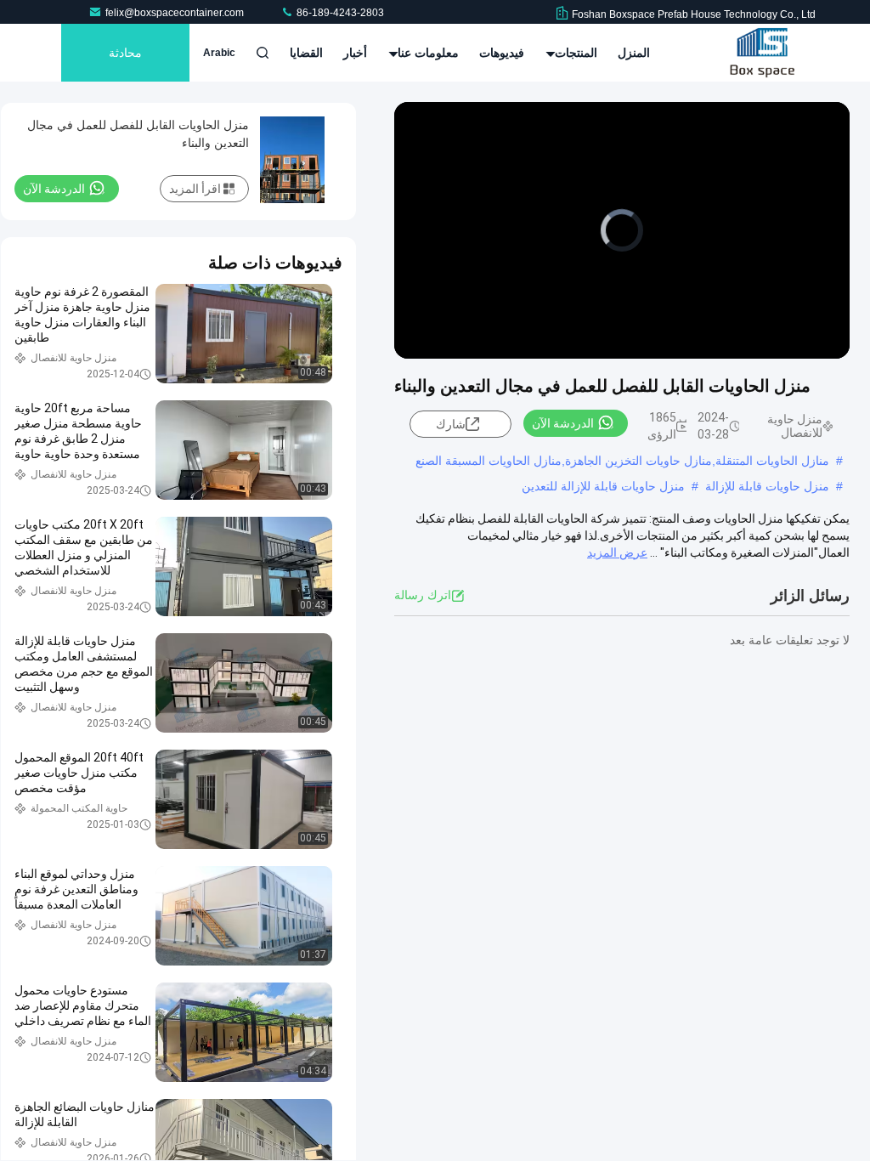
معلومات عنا (426, 52)
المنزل (634, 52)
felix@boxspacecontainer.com (175, 13)
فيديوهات (501, 52)
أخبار (355, 52)
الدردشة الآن (563, 423)
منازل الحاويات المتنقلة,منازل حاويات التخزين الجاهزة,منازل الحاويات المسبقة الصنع (622, 460)
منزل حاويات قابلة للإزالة (767, 486)
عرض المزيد (617, 552)
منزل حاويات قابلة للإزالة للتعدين (603, 486)
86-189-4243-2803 (339, 13)
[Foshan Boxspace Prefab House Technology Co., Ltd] (762, 53)
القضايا (306, 52)
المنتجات (574, 52)
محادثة (125, 52)
